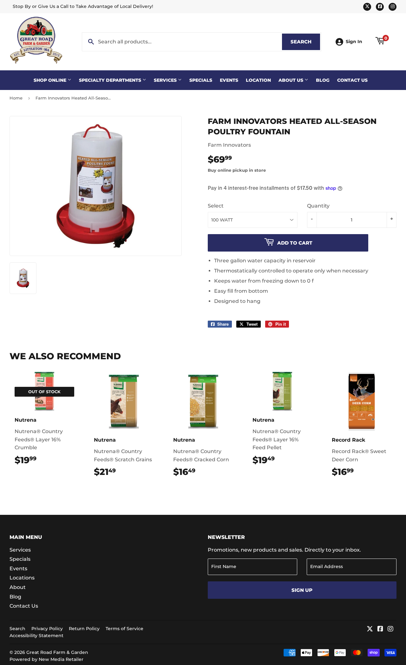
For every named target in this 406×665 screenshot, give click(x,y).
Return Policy (84, 628)
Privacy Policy (47, 628)
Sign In (354, 41)
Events (229, 80)
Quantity (318, 206)
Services (166, 80)
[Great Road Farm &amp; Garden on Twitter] (370, 629)
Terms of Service (124, 628)
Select (216, 206)
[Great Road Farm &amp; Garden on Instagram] (390, 629)
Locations (22, 578)
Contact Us (352, 80)
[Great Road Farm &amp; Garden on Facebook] (380, 629)
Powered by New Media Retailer (46, 659)
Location (258, 80)
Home (16, 97)
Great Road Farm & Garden (57, 652)
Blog (323, 80)
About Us (291, 80)
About (18, 587)
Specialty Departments (110, 80)
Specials (200, 80)
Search (305, 42)
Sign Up (301, 590)
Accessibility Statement (36, 635)
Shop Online (51, 80)
